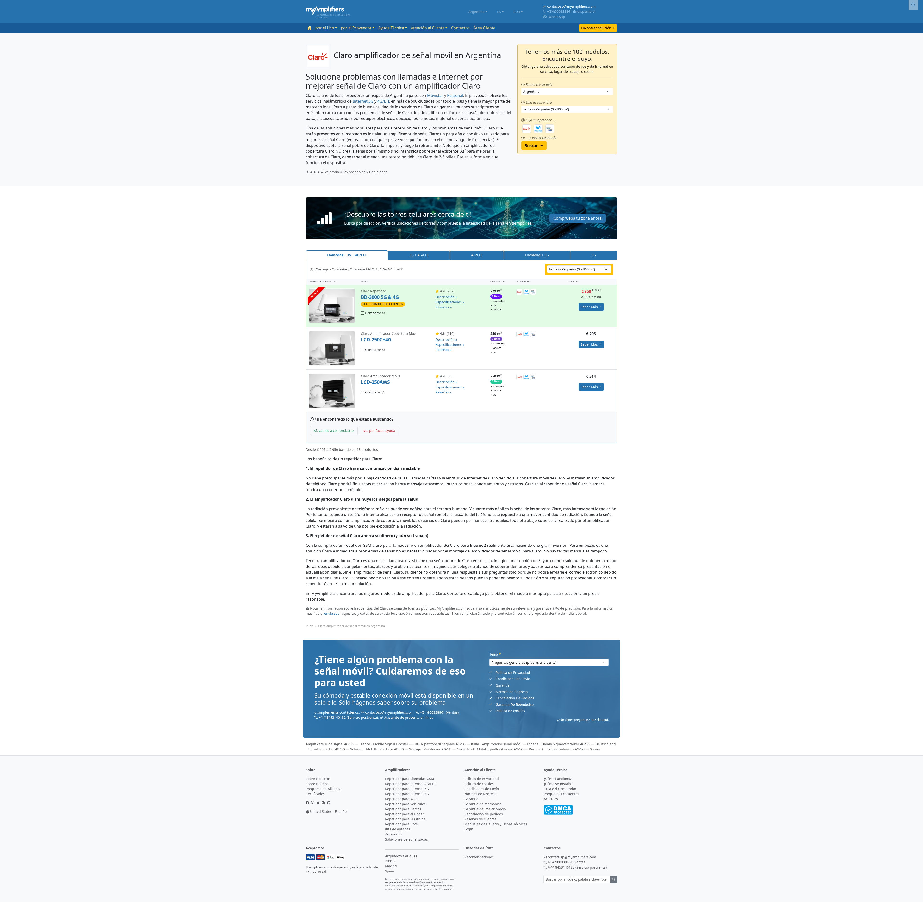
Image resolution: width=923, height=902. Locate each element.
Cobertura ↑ (497, 281)
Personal (455, 95)
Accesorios (393, 834)
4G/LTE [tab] (476, 255)
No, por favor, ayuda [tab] (379, 430)
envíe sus (331, 613)
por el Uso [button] (324, 28)
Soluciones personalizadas (406, 839)
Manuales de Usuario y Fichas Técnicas (495, 824)
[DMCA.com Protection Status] (558, 809)
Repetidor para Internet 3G (407, 794)
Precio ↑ (573, 281)
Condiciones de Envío (513, 678)
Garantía (503, 685)
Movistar (435, 95)
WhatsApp (556, 16)
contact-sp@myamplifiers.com (571, 6)
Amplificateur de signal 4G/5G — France (338, 744)
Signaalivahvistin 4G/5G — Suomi (573, 749)
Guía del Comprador (560, 788)
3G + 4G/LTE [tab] (419, 255)
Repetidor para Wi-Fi (401, 799)
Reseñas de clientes (480, 819)
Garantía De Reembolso (515, 704)
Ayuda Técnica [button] (391, 28)
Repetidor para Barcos (403, 809)
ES (499, 11)
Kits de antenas (397, 829)
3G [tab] (594, 255)
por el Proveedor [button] (356, 28)
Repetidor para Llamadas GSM (409, 778)
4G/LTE (383, 101)
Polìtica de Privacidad (513, 672)
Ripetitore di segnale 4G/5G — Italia (450, 744)
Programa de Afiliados (323, 788)
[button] (461, 218)
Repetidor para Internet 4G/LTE (410, 783)
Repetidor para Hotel (402, 824)
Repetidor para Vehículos (405, 804)
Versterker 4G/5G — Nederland (449, 749)
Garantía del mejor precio (485, 809)
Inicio (309, 626)
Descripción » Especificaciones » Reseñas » (450, 302)
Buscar (531, 145)
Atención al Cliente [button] (427, 28)
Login (468, 829)
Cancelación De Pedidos (515, 698)
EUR (516, 11)
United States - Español (328, 811)
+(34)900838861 (559, 11)
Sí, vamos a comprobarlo (334, 430)
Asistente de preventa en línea (408, 717)
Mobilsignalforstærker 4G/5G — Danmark (510, 749)
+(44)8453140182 (332, 717)
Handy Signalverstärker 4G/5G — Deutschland (579, 744)
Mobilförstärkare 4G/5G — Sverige (393, 749)
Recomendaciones (479, 857)
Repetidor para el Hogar (404, 814)
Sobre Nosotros (318, 778)
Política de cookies (510, 710)
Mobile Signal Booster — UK (395, 744)
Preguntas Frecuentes (561, 794)
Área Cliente (484, 28)
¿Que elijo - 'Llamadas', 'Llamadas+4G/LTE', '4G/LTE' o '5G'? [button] (357, 269)
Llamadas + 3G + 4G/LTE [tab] (347, 255)
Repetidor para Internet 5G (407, 788)
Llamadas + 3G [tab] (537, 255)
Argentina (476, 11)
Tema (495, 654)
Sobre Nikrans (317, 783)
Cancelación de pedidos (483, 814)
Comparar (372, 313)
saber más (589, 307)
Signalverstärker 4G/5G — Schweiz (335, 749)
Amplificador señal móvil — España (510, 744)
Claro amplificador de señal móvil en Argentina (351, 626)
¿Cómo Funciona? (557, 778)
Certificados (315, 794)
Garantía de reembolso (482, 804)
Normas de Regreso (512, 691)
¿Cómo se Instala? (558, 783)
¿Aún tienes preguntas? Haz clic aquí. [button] (583, 720)
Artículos (551, 799)
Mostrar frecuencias (323, 281)
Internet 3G (363, 101)
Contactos (460, 28)
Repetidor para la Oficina (405, 819)
